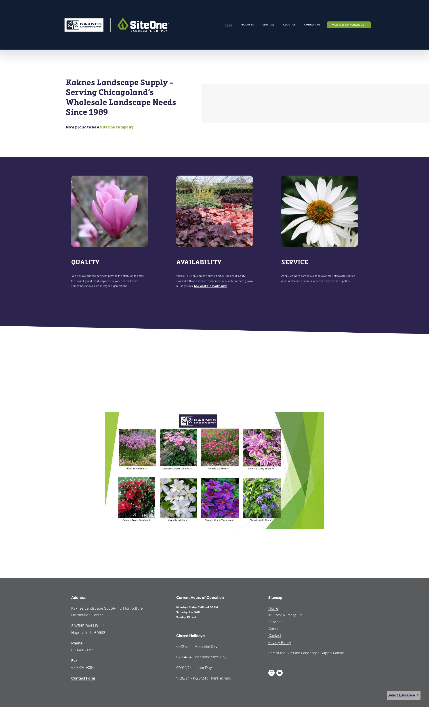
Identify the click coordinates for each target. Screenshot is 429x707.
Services (268, 24)
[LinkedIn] (279, 673)
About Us (289, 24)
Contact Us (312, 24)
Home (228, 24)
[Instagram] (271, 673)
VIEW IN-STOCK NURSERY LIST (349, 25)
